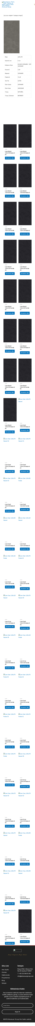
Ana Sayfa (5, 969)
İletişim (4, 983)
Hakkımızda (6, 975)
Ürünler (4, 972)
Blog (3, 980)
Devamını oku (10, 158)
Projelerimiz (6, 978)
